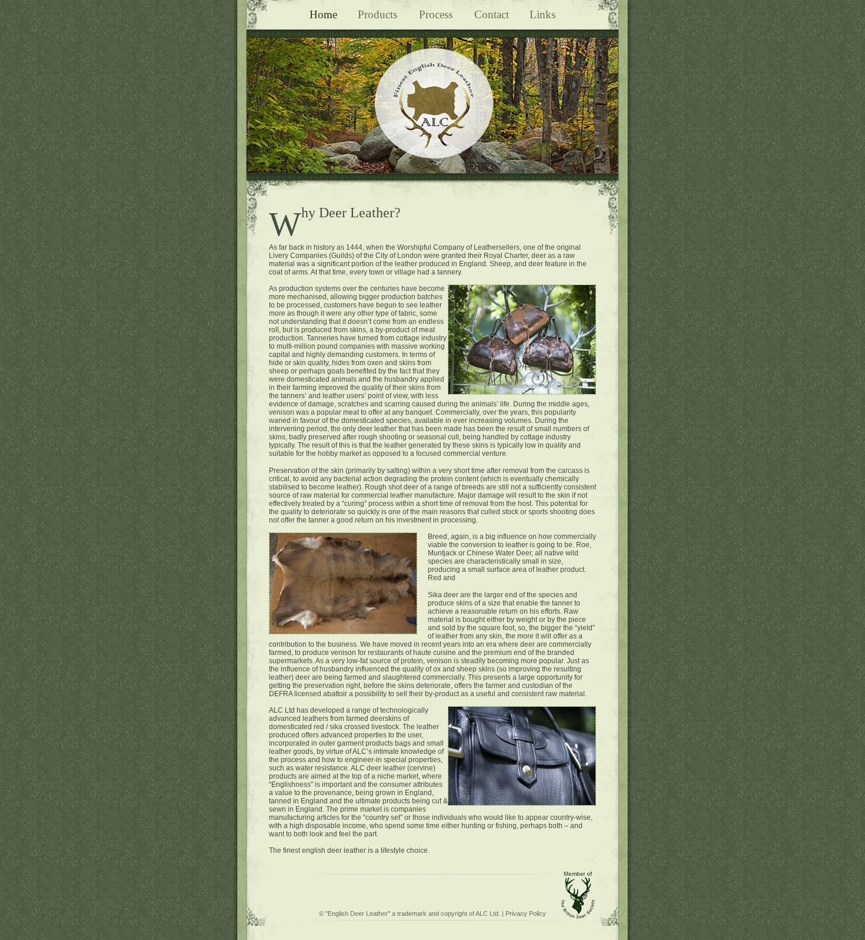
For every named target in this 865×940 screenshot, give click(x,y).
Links (542, 14)
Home (323, 14)
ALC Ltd (486, 913)
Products (379, 14)
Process (437, 14)
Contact (491, 14)
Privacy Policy (525, 913)
